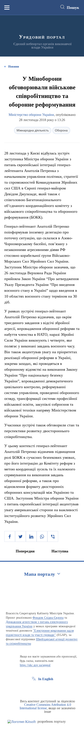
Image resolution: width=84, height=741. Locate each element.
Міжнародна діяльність (33, 130)
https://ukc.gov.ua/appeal (35, 665)
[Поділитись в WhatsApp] (42, 536)
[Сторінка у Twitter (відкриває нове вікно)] (41, 688)
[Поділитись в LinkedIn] (31, 536)
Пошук (73, 7)
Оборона (61, 130)
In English (45, 679)
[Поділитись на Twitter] (20, 536)
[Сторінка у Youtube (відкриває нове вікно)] (49, 688)
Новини (13, 66)
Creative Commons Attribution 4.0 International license (45, 706)
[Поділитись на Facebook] (10, 536)
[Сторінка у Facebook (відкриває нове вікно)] (33, 688)
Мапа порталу (39, 574)
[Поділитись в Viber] (53, 536)
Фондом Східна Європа (48, 617)
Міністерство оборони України (31, 115)
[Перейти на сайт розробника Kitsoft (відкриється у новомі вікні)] (21, 722)
